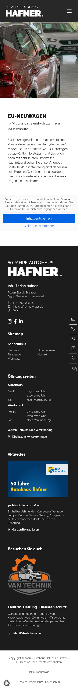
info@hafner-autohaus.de (27, 306)
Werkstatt (14, 358)
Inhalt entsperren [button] (39, 218)
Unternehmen (46, 350)
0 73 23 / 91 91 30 (23, 302)
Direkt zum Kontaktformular (29, 436)
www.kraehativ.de (39, 671)
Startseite (13, 350)
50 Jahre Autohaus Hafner (24, 505)
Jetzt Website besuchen (27, 633)
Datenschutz (52, 682)
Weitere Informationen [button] (39, 226)
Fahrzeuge (14, 354)
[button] (7, 683)
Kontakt (42, 354)
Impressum (36, 682)
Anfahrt (16, 310)
